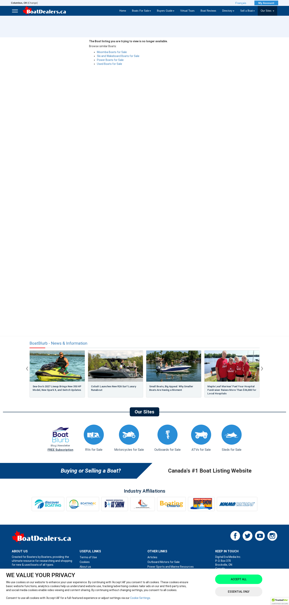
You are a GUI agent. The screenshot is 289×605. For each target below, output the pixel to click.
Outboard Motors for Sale (163, 562)
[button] (280, 601)
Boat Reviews (208, 10)
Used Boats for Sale (109, 63)
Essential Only (238, 591)
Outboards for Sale (167, 450)
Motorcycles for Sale (129, 450)
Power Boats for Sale (110, 60)
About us (85, 566)
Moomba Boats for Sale (112, 52)
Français (240, 3)
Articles (152, 557)
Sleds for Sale (231, 450)
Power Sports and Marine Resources (170, 566)
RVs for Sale (93, 450)
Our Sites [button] (266, 10)
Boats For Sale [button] (140, 10)
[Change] (24, 3)
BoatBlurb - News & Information (58, 343)
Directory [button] (227, 10)
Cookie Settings (140, 597)
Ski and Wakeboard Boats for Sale (118, 56)
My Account (266, 3)
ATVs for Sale (201, 450)
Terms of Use (88, 557)
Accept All (239, 579)
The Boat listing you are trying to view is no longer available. (128, 41)
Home (122, 10)
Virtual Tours (187, 10)
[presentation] (27, 368)
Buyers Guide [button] (164, 10)
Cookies (85, 562)
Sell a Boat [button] (246, 10)
